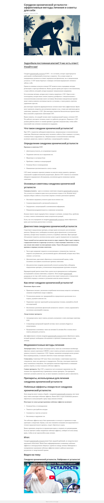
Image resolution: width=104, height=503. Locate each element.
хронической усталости (37, 74)
